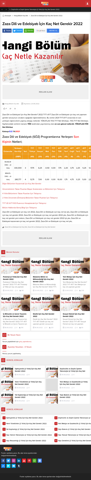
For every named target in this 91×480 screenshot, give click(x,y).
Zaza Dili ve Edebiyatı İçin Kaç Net (16, 227)
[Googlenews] (40, 461)
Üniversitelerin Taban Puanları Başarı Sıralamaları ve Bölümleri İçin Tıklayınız (33, 189)
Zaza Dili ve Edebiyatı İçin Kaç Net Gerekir (41, 227)
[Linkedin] (19, 461)
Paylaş (8, 30)
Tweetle (19, 30)
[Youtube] (24, 461)
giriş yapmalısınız (25, 342)
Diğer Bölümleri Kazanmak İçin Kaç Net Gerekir (21, 183)
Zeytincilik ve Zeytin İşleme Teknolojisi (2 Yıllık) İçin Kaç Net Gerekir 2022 (35, 9)
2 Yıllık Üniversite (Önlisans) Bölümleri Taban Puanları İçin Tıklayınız (30, 198)
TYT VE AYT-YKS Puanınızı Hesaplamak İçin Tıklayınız (24, 203)
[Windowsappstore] (14, 466)
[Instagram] (14, 461)
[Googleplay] (8, 466)
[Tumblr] (19, 466)
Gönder (30, 30)
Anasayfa (8, 16)
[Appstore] (3, 466)
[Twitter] (8, 461)
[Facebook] (3, 461)
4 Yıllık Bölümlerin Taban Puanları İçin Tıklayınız (21, 193)
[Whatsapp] (34, 461)
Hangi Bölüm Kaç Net (21, 16)
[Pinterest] (29, 461)
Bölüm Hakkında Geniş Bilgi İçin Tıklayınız (19, 207)
